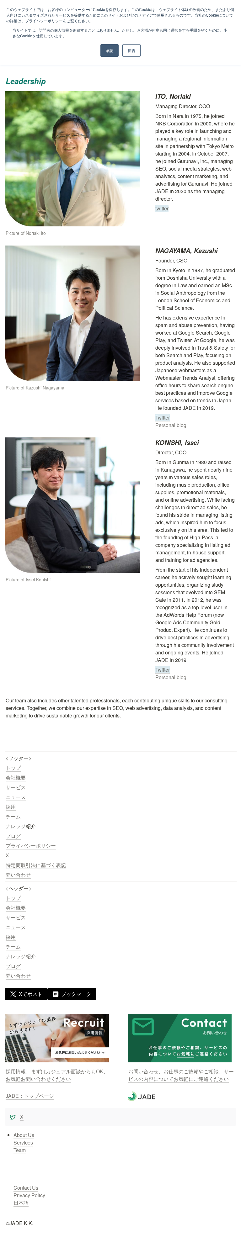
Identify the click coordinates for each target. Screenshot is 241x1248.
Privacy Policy (29, 1195)
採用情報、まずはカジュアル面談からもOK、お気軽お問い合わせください (57, 1075)
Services (23, 1142)
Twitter (162, 417)
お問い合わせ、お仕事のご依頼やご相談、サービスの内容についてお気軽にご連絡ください (181, 1075)
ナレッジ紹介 (21, 956)
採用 (11, 806)
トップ (13, 767)
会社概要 (16, 777)
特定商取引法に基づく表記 (36, 865)
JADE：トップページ (30, 1095)
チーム (13, 816)
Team (19, 1150)
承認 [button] (109, 50)
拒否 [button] (131, 50)
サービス (16, 787)
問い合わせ (18, 874)
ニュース (16, 797)
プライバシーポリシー (31, 845)
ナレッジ (16, 826)
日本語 (21, 1202)
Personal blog (170, 425)
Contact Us (25, 1187)
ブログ (13, 835)
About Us (23, 1135)
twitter (162, 208)
